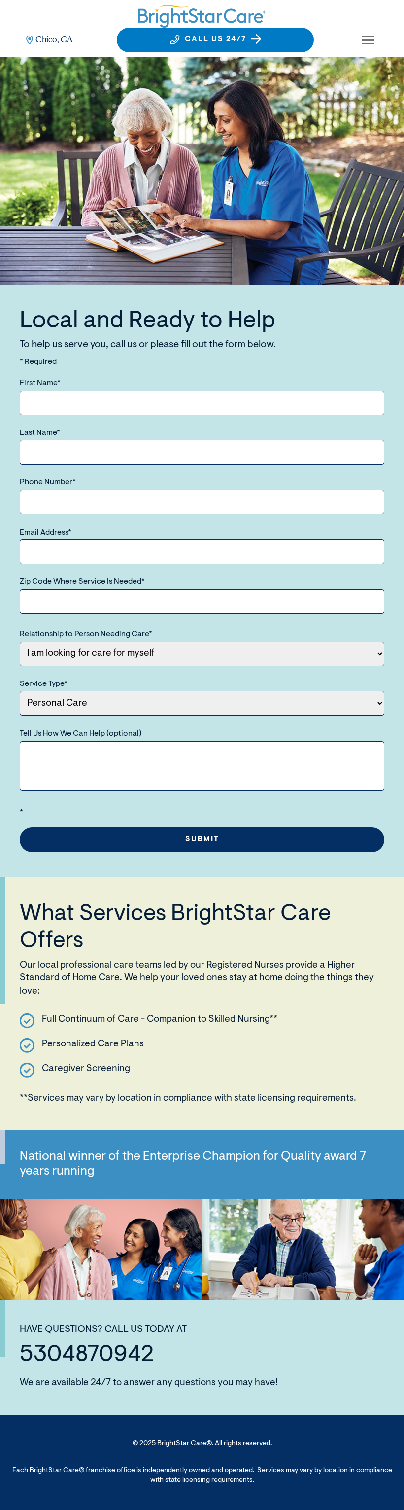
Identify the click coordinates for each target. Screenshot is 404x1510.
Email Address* (45, 533)
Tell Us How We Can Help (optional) (80, 734)
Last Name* (40, 433)
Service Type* (43, 684)
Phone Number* (48, 482)
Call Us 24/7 (215, 39)
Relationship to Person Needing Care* (86, 634)
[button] (368, 40)
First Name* (40, 383)
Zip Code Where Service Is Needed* (82, 582)
